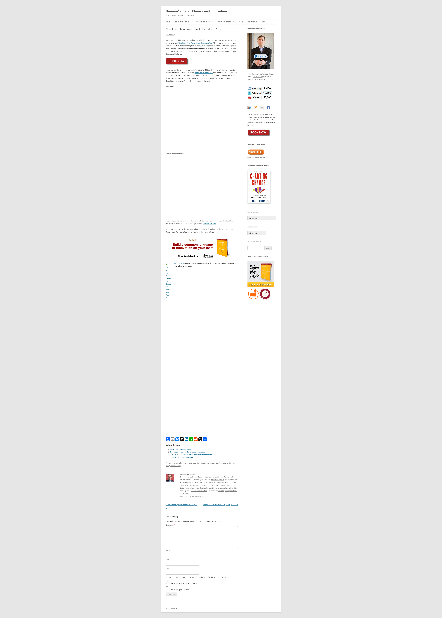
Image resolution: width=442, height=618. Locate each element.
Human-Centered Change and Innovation (196, 11)
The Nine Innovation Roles (180, 449)
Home (168, 22)
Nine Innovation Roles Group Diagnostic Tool (195, 43)
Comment (170, 525)
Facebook (233, 491)
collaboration (195, 463)
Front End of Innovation (204, 73)
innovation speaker (217, 480)
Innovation (186, 463)
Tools (241, 22)
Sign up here (179, 263)
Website (169, 568)
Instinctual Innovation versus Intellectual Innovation (191, 455)
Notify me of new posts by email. (178, 590)
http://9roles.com (209, 224)
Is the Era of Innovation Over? (182, 457)
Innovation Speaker (182, 22)
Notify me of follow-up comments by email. (182, 583)
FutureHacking (185, 482)
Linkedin (221, 491)
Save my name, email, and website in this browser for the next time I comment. (199, 577)
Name (169, 550)
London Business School (199, 491)
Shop (264, 22)
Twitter (227, 491)
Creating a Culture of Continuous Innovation (187, 452)
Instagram (185, 493)
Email (168, 559)
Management (213, 463)
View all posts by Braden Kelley (191, 496)
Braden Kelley (176, 466)
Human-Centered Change (204, 22)
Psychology (223, 463)
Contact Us (252, 22)
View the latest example (256, 158)
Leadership (204, 463)
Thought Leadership (226, 22)
